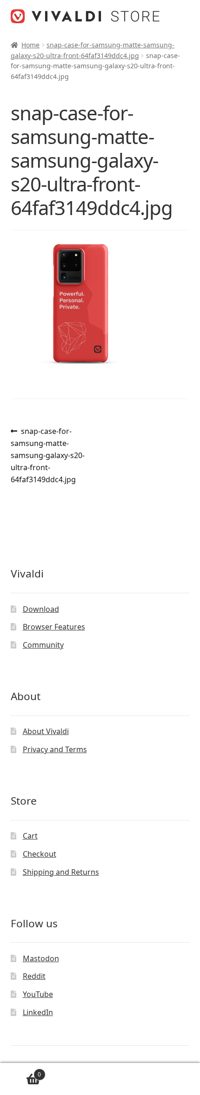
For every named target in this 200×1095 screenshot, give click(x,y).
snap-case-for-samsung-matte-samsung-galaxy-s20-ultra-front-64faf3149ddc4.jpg (48, 455)
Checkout (39, 854)
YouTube (38, 994)
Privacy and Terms (55, 749)
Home (30, 44)
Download (41, 609)
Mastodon (41, 958)
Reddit (34, 976)
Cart (30, 836)
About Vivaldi (46, 731)
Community (43, 645)
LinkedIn (38, 1012)
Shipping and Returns (61, 872)
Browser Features (54, 627)
